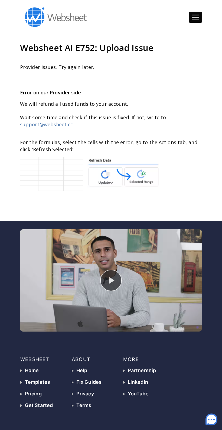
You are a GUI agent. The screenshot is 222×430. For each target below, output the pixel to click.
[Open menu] (195, 17)
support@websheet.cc (47, 124)
